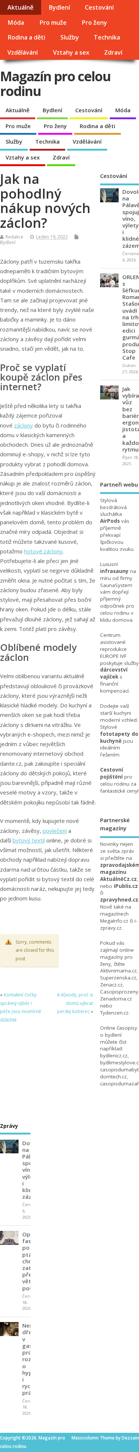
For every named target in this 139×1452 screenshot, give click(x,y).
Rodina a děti (26, 37)
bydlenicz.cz (114, 1055)
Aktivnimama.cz (118, 970)
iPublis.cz (126, 886)
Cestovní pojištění (111, 773)
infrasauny (114, 571)
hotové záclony (43, 551)
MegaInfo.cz (114, 920)
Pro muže (53, 22)
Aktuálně (20, 7)
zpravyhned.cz (119, 899)
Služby (69, 37)
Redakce (14, 237)
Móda (15, 22)
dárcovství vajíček (114, 673)
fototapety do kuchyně (119, 737)
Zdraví (113, 52)
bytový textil (29, 840)
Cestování (99, 7)
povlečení (55, 830)
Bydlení (59, 7)
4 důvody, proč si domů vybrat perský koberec (75, 1003)
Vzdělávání (22, 52)
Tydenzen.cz (114, 1012)
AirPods (110, 521)
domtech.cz (113, 1076)
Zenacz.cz (111, 984)
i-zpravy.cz (118, 924)
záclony (23, 425)
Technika (107, 37)
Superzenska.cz (118, 977)
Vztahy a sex (71, 52)
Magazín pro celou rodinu (55, 83)
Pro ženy (94, 22)
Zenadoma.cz (116, 998)
